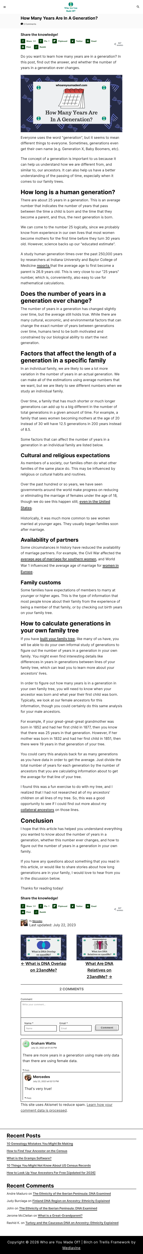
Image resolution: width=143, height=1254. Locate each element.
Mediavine (71, 1248)
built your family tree (57, 639)
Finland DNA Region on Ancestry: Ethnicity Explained (71, 1201)
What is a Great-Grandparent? (60, 1215)
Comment (26, 999)
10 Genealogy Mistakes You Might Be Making (40, 1143)
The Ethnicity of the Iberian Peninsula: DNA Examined (72, 1193)
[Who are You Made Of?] (71, 7)
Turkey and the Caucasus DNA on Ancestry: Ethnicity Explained (72, 1223)
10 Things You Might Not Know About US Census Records (49, 1165)
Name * (28, 1023)
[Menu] (4, 7)
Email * (63, 1023)
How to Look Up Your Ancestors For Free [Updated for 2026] (51, 1173)
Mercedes (37, 921)
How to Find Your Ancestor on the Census (37, 1151)
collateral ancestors (37, 810)
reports (43, 265)
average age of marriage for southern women (58, 559)
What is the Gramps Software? (29, 1158)
